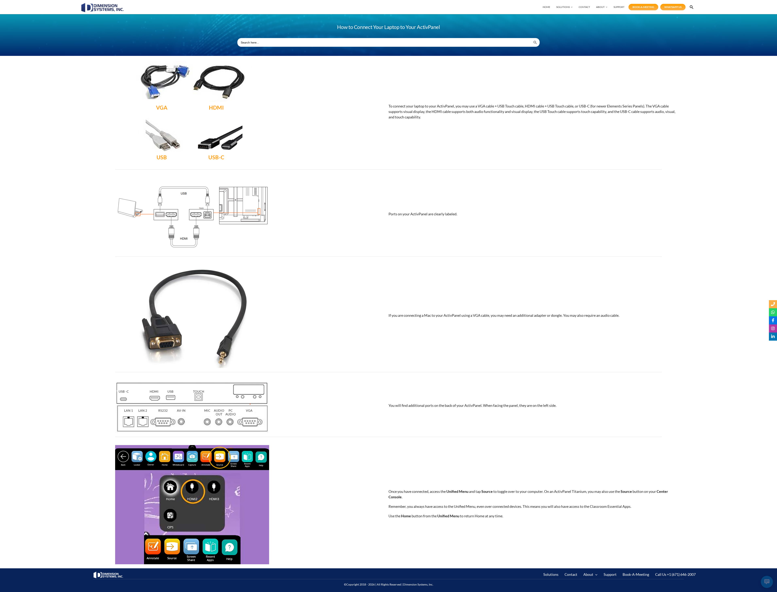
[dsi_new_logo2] (102, 5)
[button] (692, 7)
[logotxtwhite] (108, 573)
